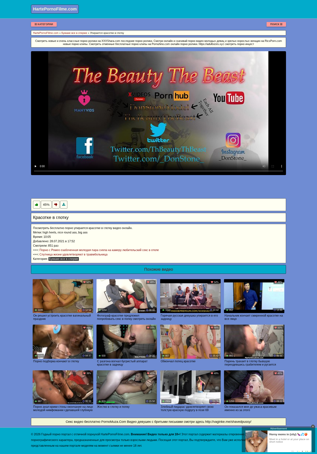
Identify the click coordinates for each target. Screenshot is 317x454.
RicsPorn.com (273, 40)
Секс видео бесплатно (83, 422)
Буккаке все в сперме (63, 258)
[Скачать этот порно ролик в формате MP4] (63, 204)
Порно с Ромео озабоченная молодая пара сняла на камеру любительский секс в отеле (99, 250)
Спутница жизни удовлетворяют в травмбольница (73, 254)
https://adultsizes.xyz (211, 44)
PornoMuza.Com (113, 422)
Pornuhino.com (161, 44)
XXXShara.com (110, 40)
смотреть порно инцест (239, 44)
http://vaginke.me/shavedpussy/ (228, 422)
